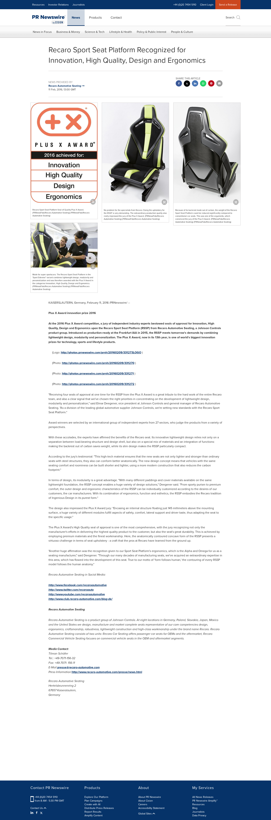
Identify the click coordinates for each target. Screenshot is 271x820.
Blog (194, 808)
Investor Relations (58, 4)
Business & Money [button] (68, 32)
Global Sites (145, 813)
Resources (38, 4)
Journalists (78, 4)
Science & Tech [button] (95, 32)
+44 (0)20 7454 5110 (46, 797)
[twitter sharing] (187, 84)
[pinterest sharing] (211, 83)
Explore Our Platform (96, 797)
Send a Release (228, 4)
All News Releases (202, 797)
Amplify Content (93, 815)
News (76, 17)
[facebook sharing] (179, 83)
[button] (64, 153)
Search (230, 17)
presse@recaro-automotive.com (78, 667)
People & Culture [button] (182, 32)
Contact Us (37, 808)
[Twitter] (41, 812)
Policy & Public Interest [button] (151, 32)
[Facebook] (36, 812)
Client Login (206, 4)
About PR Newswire (149, 797)
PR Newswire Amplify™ (205, 800)
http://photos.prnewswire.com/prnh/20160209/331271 (98, 373)
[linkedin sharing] (195, 83)
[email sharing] (219, 83)
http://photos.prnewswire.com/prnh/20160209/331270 (98, 363)
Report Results (92, 812)
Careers (142, 804)
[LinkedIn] (32, 812)
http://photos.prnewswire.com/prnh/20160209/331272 (98, 384)
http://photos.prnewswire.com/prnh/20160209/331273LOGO (101, 352)
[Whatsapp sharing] (203, 83)
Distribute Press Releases (99, 808)
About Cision (145, 800)
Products (95, 17)
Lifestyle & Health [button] (120, 32)
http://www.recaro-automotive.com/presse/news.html (107, 672)
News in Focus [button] (42, 32)
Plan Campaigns (93, 800)
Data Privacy (199, 815)
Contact (116, 17)
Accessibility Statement (151, 808)
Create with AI (92, 804)
